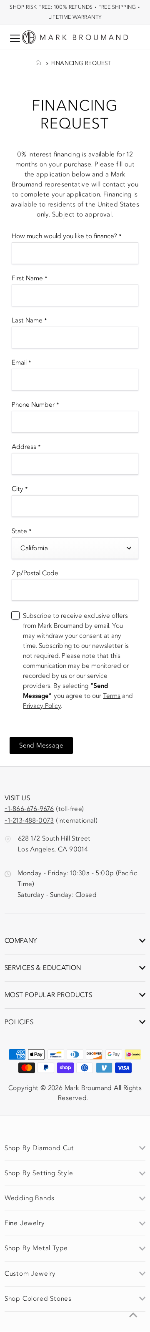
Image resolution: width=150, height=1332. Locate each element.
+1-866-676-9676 (29, 809)
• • (75, 12)
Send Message (41, 745)
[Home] (38, 63)
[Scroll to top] (133, 1315)
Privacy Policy (42, 706)
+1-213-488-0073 (29, 820)
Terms (111, 696)
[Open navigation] (15, 38)
